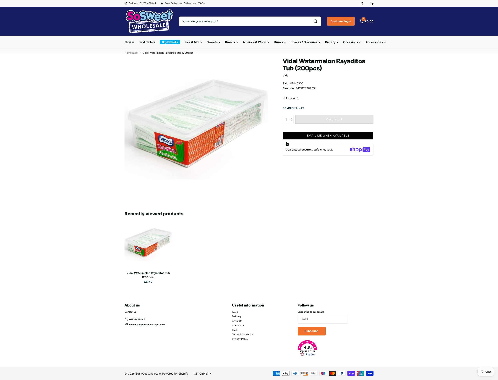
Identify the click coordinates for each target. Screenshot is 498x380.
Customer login (341, 21)
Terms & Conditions (242, 334)
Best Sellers (147, 42)
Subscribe (312, 331)
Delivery (236, 316)
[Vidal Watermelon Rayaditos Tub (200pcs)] (148, 244)
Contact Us (238, 325)
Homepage (131, 52)
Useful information (248, 305)
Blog (234, 329)
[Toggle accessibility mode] (372, 3)
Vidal (286, 75)
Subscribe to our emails (311, 311)
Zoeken (315, 21)
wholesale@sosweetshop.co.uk (147, 324)
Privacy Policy (240, 338)
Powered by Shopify (175, 373)
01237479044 (137, 319)
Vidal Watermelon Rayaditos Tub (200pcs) (148, 275)
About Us (237, 321)
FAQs (235, 311)
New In (129, 42)
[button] (292, 116)
